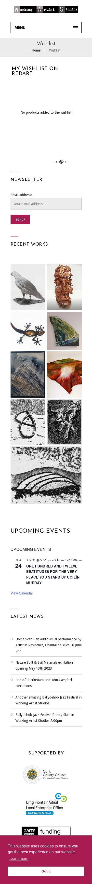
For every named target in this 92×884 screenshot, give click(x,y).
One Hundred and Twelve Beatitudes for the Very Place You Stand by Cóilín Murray (53, 574)
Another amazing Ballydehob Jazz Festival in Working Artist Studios (48, 700)
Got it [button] (46, 871)
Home (36, 50)
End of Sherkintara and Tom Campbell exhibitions (44, 683)
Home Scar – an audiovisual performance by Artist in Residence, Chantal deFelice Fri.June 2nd (48, 645)
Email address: (21, 195)
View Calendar (22, 593)
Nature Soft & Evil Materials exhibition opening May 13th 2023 (44, 665)
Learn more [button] (18, 859)
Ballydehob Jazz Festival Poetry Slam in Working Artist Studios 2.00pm (44, 718)
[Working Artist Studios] (46, 11)
